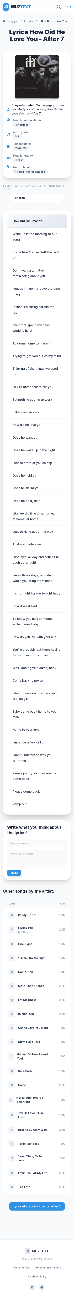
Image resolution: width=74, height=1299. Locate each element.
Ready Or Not (27, 915)
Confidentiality (37, 1276)
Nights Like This (29, 1041)
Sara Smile (25, 1071)
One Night (25, 944)
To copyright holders (48, 1267)
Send (14, 872)
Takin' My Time (28, 1143)
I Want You (25, 927)
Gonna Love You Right (33, 1028)
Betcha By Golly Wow (32, 1129)
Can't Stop (25, 972)
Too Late (24, 1187)
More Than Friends (31, 986)
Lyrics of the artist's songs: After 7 (37, 1206)
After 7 (33, 21)
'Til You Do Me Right (32, 958)
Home (22, 1085)
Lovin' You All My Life (32, 1173)
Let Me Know (27, 1000)
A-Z (68, 6)
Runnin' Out (26, 1014)
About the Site (21, 1267)
